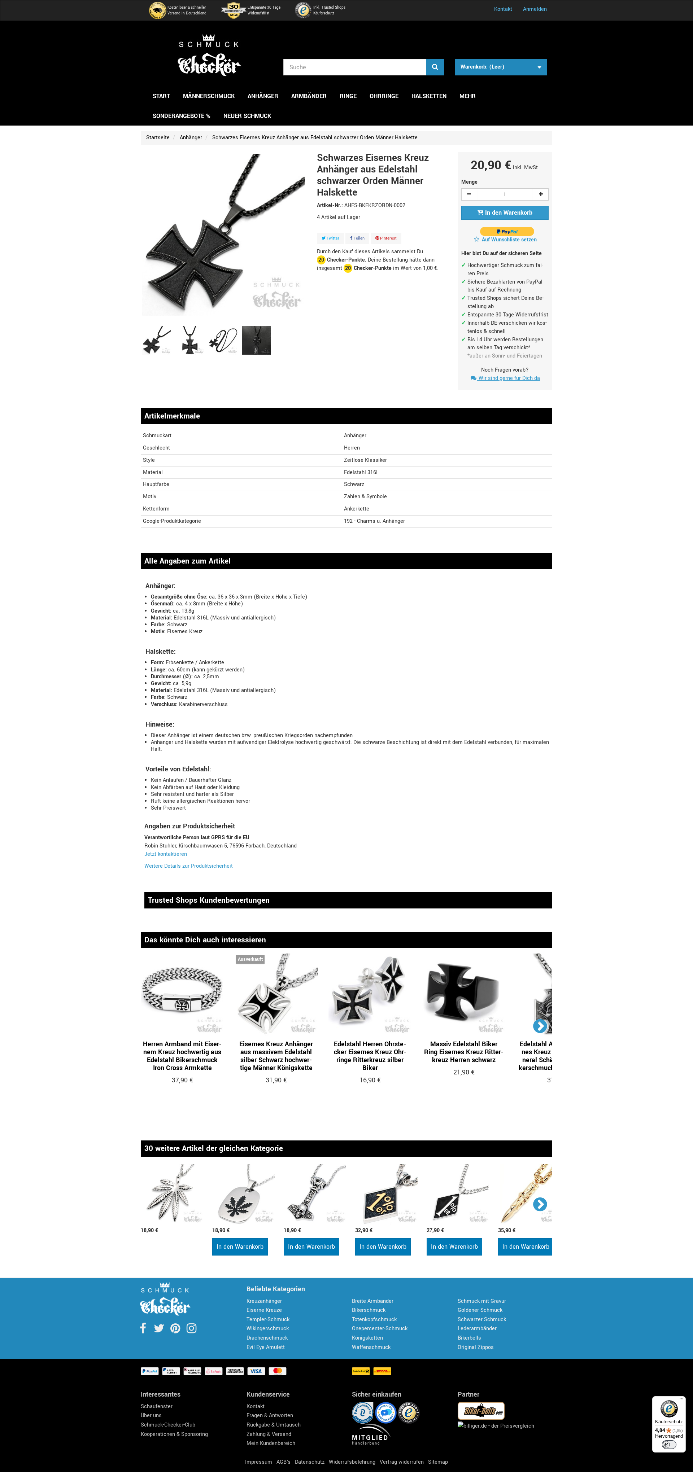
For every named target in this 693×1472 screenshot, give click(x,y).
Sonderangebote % (181, 116)
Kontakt (503, 9)
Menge (469, 182)
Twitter (332, 238)
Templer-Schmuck (268, 1319)
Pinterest (388, 238)
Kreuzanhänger (264, 1301)
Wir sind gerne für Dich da (508, 378)
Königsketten (367, 1338)
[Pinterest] (176, 1331)
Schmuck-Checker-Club (168, 1425)
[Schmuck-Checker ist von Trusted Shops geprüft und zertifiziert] (409, 1412)
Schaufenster (157, 1406)
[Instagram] (191, 1331)
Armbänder (309, 96)
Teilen (359, 238)
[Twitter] (160, 1331)
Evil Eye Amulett (266, 1347)
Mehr (467, 96)
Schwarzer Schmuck (482, 1319)
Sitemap (438, 1462)
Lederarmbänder (477, 1328)
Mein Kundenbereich (271, 1443)
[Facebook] (143, 1331)
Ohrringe (384, 96)
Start (161, 96)
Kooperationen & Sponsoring (174, 1434)
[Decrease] (469, 194)
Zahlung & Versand (269, 1434)
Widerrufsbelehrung (352, 1462)
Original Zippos (476, 1347)
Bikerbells (469, 1338)
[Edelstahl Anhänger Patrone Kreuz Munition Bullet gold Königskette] (530, 1194)
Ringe (348, 96)
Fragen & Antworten (270, 1415)
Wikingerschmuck (268, 1328)
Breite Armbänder (372, 1301)
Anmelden (535, 9)
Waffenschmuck (371, 1347)
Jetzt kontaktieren (165, 854)
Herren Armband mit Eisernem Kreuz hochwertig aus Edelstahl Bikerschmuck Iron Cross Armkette (182, 1056)
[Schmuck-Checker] (209, 55)
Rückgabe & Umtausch (274, 1425)
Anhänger (263, 96)
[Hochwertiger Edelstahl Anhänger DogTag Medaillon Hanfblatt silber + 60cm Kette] (244, 1194)
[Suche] (435, 67)
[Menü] (681, 1400)
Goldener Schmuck (480, 1310)
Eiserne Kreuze (264, 1310)
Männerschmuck (209, 96)
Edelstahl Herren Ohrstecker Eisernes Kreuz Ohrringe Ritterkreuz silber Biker (370, 1056)
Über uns (151, 1415)
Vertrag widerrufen (402, 1462)
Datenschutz (309, 1462)
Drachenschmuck (267, 1338)
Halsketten (428, 96)
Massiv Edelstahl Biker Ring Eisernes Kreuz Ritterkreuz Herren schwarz (464, 1052)
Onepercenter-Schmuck (379, 1328)
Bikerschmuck (368, 1310)
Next (540, 1026)
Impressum (258, 1462)
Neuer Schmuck (247, 116)
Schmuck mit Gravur (482, 1301)
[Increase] (541, 194)
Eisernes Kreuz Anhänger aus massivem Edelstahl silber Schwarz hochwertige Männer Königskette (276, 1056)
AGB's (283, 1462)
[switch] (669, 1444)
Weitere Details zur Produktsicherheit (188, 866)
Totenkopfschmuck (374, 1319)
